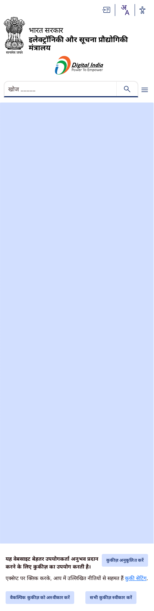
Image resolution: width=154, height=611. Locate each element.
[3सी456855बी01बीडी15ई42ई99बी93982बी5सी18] (79, 65)
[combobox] (125, 10)
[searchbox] (61, 89)
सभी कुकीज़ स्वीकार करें (111, 597)
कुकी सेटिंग (136, 578)
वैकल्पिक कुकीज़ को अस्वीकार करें (40, 597)
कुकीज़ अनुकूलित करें (125, 560)
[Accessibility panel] (142, 10)
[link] (106, 10)
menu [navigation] (144, 89)
